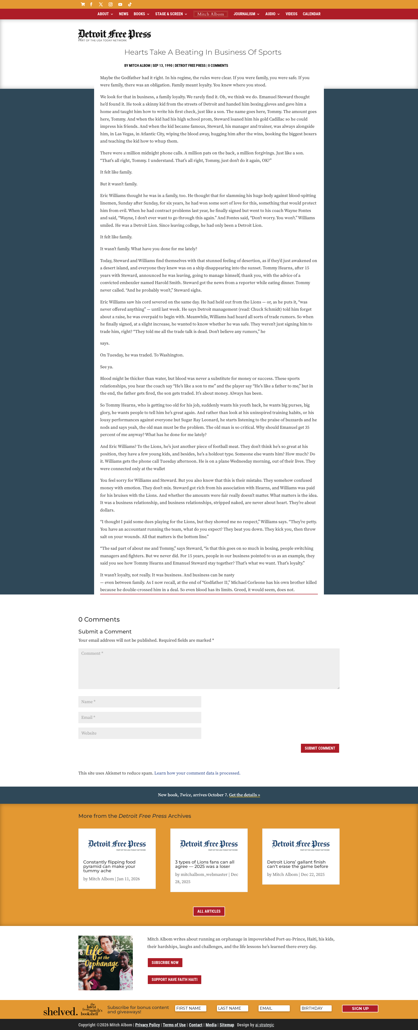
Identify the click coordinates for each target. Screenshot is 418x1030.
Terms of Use (174, 1024)
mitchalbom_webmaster (204, 874)
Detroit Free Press (190, 65)
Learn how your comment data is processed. (197, 773)
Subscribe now (165, 962)
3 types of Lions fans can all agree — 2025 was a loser (204, 864)
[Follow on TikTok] (130, 4)
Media (211, 1024)
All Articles (209, 911)
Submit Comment (320, 748)
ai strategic (264, 1024)
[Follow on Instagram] (110, 4)
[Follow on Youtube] (120, 4)
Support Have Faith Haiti (174, 979)
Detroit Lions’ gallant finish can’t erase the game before (297, 864)
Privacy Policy (147, 1024)
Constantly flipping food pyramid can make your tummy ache (109, 866)
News (123, 14)
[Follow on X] (101, 4)
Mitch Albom (139, 65)
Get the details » (244, 795)
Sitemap (227, 1024)
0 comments (218, 65)
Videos (292, 14)
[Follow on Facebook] (91, 4)
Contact (195, 1024)
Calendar (312, 14)
